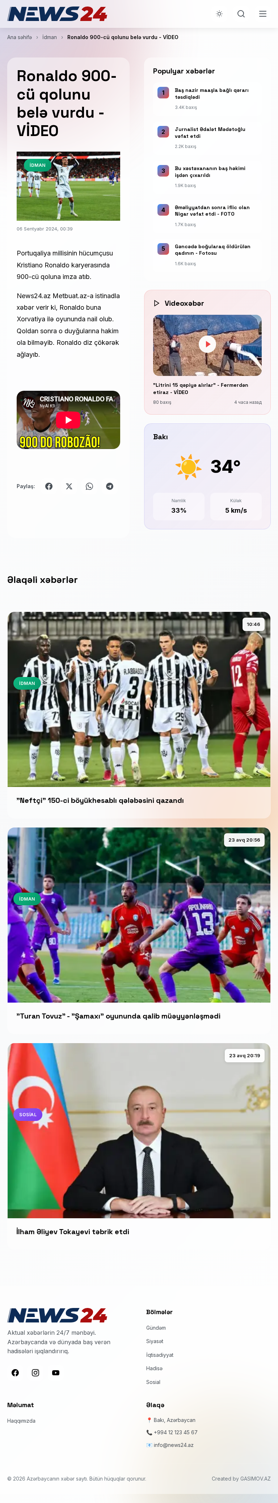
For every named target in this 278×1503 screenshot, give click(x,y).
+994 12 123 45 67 (176, 1432)
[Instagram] (35, 1373)
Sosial (153, 1382)
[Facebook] (15, 1373)
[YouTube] (56, 1373)
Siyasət (154, 1341)
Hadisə (154, 1368)
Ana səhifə (19, 37)
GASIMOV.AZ (255, 1479)
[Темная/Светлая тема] (219, 14)
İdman (49, 37)
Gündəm (156, 1328)
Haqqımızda (21, 1421)
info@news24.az (174, 1445)
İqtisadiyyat (159, 1355)
